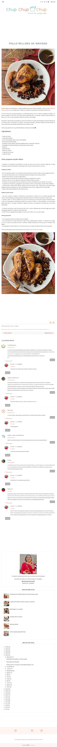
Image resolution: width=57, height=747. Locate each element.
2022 (6, 655)
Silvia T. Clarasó (16, 364)
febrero (9, 685)
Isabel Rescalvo (13, 377)
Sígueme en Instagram (28, 583)
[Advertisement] (28, 30)
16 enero (9, 491)
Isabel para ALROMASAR (15, 435)
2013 (6, 705)
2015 (6, 701)
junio (8, 676)
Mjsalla (10, 489)
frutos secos (29, 329)
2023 (6, 653)
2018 (6, 695)
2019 (6, 693)
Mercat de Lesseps (37, 329)
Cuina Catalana (22, 329)
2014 (6, 703)
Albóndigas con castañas (16, 609)
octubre (9, 668)
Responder (52, 359)
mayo (8, 678)
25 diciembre (10, 412)
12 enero (12, 366)
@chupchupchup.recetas (28, 581)
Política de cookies (38, 739)
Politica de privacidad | (27, 739)
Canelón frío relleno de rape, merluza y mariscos (22, 601)
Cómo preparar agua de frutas (17, 631)
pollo (47, 329)
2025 (6, 649)
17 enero (12, 508)
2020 (6, 691)
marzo (8, 683)
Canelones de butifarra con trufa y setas (16, 659)
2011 (6, 709)
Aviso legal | (18, 739)
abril (8, 681)
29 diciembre (10, 462)
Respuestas (9, 361)
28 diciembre (10, 437)
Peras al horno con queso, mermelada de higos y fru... (20, 664)
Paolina (10, 410)
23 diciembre (10, 347)
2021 (6, 689)
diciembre (9, 657)
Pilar (9, 460)
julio (8, 674)
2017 (6, 697)
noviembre (10, 666)
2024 (6, 651)
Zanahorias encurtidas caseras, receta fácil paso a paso (24, 594)
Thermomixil (11, 345)
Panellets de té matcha (16, 616)
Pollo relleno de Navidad (12, 662)
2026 (6, 647)
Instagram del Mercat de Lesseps (33, 229)
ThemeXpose (32, 745)
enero (8, 687)
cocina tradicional (13, 329)
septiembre (10, 670)
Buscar (53, 2)
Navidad (44, 329)
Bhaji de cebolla (14, 624)
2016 (6, 699)
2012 (6, 707)
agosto (9, 672)
